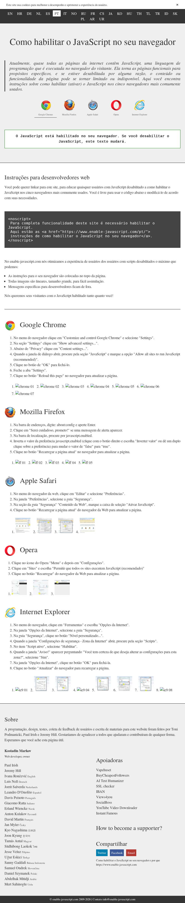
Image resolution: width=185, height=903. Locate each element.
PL (83, 18)
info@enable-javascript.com (119, 899)
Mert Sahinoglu (16, 884)
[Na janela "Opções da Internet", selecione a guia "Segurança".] (42, 689)
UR (101, 18)
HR (19, 13)
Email (131, 853)
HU (129, 13)
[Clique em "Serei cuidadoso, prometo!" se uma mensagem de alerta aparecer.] (38, 462)
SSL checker (105, 786)
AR (92, 18)
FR (93, 13)
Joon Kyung (13, 835)
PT (57, 13)
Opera (116, 114)
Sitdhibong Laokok (18, 846)
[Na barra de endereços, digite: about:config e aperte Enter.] (21, 462)
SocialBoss (104, 802)
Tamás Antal (14, 840)
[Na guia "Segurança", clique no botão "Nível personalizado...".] (64, 689)
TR (157, 13)
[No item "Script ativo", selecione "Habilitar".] (104, 689)
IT (65, 13)
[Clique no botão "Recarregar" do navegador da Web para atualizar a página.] (63, 593)
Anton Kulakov (16, 813)
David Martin (14, 819)
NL (38, 13)
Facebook (117, 853)
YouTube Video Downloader (116, 807)
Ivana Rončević (16, 775)
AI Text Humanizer (110, 780)
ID (166, 13)
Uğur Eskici (13, 857)
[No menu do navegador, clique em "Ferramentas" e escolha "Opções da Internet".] (22, 689)
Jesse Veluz (13, 851)
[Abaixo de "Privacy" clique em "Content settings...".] (75, 386)
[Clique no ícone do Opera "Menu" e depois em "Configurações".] (20, 593)
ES (48, 13)
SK (175, 13)
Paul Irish (11, 765)
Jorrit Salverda (15, 786)
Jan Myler (12, 824)
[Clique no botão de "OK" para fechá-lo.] (126, 386)
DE (29, 13)
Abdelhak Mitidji (17, 878)
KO (119, 13)
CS (102, 13)
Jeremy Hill (13, 770)
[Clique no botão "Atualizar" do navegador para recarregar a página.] (167, 689)
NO (74, 13)
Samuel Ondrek (16, 867)
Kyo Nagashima (16, 830)
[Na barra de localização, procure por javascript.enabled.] (55, 462)
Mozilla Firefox (69, 114)
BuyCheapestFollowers (112, 775)
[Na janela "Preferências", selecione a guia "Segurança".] (45, 531)
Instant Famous (107, 813)
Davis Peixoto (14, 797)
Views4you (104, 796)
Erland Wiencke (16, 808)
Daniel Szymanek (17, 873)
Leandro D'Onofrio (18, 792)
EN (10, 13)
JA (111, 13)
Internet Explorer (139, 114)
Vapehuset (103, 769)
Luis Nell (11, 781)
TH (139, 13)
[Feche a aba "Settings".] (151, 386)
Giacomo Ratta (15, 802)
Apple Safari (92, 114)
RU (83, 13)
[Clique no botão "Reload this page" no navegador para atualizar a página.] (25, 393)
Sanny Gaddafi (15, 862)
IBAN (100, 791)
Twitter (101, 853)
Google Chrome (45, 114)
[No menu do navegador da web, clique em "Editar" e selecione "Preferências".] (23, 531)
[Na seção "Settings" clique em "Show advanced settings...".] (50, 386)
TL (148, 13)
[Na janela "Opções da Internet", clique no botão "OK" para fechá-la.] (147, 689)
